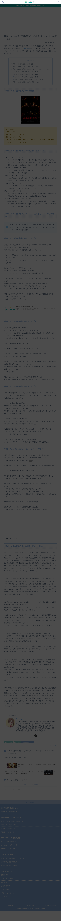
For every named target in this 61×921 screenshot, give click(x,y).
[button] (56, 486)
